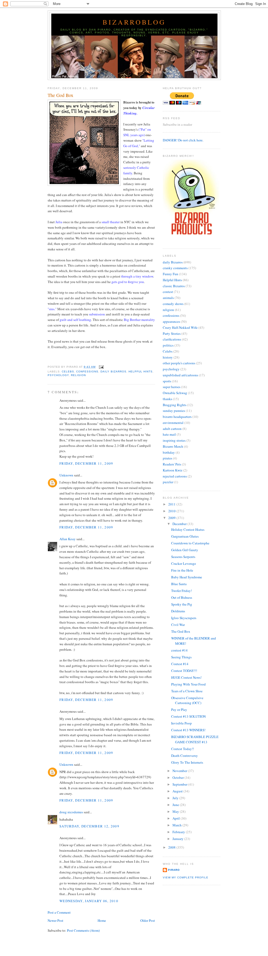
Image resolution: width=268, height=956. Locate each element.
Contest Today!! (182, 748)
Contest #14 (179, 663)
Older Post (147, 920)
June (176, 804)
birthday (169, 452)
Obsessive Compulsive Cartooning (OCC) (187, 700)
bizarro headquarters (177, 416)
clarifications (172, 339)
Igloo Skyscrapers (183, 617)
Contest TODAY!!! (184, 670)
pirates (167, 458)
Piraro (174, 869)
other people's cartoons (179, 363)
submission (97, 314)
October (178, 777)
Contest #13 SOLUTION (188, 716)
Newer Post (55, 920)
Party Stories (172, 333)
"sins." (52, 309)
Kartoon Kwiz (172, 470)
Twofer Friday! (181, 590)
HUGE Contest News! (186, 677)
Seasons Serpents (183, 556)
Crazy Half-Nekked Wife (180, 327)
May (176, 811)
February (179, 832)
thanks (167, 398)
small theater (111, 222)
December (179, 523)
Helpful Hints (141, 371)
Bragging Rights (174, 404)
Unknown (66, 475)
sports (167, 381)
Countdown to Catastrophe (190, 543)
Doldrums (178, 611)
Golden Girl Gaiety (184, 550)
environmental (173, 422)
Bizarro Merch (173, 446)
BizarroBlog (134, 22)
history (168, 357)
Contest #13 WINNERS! (188, 730)
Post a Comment (59, 912)
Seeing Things (181, 657)
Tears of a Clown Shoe (187, 691)
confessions (87, 371)
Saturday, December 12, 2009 (89, 826)
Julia (58, 222)
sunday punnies (174, 410)
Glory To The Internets (187, 762)
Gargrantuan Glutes (185, 536)
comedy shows (173, 303)
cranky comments (175, 268)
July (175, 798)
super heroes (171, 386)
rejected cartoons (175, 476)
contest (168, 291)
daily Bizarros (113, 371)
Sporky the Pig (181, 604)
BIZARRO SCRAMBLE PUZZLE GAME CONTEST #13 (195, 739)
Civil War (178, 624)
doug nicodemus (71, 812)
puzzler (168, 482)
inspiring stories (174, 440)
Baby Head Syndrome (186, 577)
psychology (58, 375)
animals (168, 297)
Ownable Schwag (175, 392)
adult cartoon (172, 428)
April (176, 818)
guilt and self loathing (75, 319)
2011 (172, 504)
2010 (172, 511)
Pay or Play (179, 709)
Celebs (68, 371)
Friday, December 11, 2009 (86, 463)
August (177, 791)
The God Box (60, 95)
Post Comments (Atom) (83, 930)
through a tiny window (137, 276)
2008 (172, 847)
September (180, 784)
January (178, 838)
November (180, 770)
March (177, 825)
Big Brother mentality (139, 319)
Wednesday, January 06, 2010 (88, 901)
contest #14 (179, 650)
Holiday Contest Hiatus (187, 529)
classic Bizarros (174, 286)
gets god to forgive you (127, 281)
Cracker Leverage (183, 563)
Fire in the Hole (182, 570)
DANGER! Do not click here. (183, 140)
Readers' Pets (172, 464)
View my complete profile (185, 877)
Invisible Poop (181, 723)
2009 (172, 517)
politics (168, 345)
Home (102, 920)
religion (78, 375)
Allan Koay (67, 539)
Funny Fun (170, 274)
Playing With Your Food (188, 684)
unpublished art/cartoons (180, 375)
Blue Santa (179, 583)
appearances (171, 321)
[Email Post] (101, 366)
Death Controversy (184, 755)
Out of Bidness (181, 597)
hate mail (169, 434)
